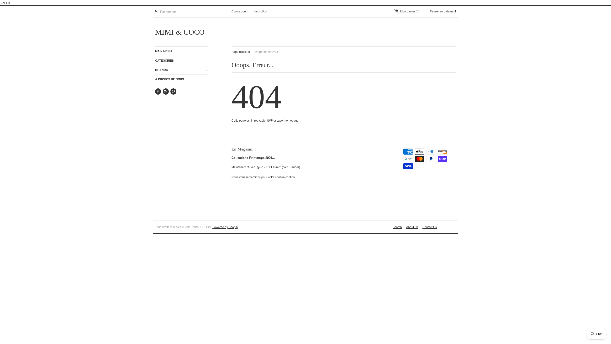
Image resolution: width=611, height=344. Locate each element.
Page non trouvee (266, 51)
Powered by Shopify (225, 227)
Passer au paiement (443, 11)
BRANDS (181, 70)
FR (8, 2)
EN (3, 2)
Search (397, 227)
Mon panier (409, 11)
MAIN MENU (163, 51)
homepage (291, 120)
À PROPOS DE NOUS (169, 79)
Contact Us (429, 227)
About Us (412, 227)
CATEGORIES (181, 60)
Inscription (260, 11)
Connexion (239, 11)
